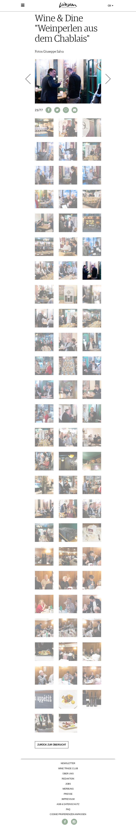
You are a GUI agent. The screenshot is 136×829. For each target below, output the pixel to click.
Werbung (68, 789)
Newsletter (68, 763)
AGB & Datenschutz (68, 804)
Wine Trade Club (68, 768)
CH (109, 6)
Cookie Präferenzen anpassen (68, 814)
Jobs (68, 784)
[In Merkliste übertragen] (66, 110)
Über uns (68, 773)
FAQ (68, 809)
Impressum (68, 799)
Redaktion (68, 779)
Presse (68, 794)
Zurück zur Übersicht (51, 745)
